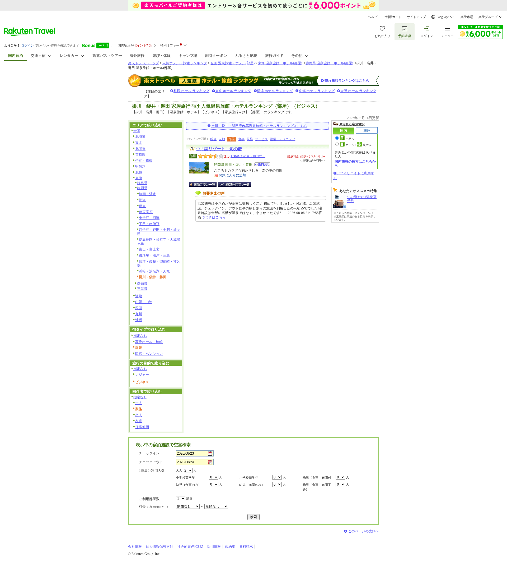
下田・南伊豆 (149, 224)
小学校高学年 (185, 477)
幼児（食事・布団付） (318, 477)
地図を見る (262, 164)
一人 (138, 403)
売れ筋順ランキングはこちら (347, 81)
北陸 (138, 173)
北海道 (140, 137)
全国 (136, 131)
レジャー (142, 375)
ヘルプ (372, 17)
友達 (138, 421)
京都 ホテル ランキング (317, 91)
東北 (138, 143)
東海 (138, 178)
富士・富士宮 (149, 249)
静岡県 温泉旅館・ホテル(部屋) (329, 63)
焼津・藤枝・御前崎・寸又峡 (158, 263)
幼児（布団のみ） (252, 485)
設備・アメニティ (282, 139)
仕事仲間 (142, 427)
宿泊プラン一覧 (205, 184)
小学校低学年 (248, 477)
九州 (138, 314)
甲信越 (140, 166)
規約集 (230, 547)
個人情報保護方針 (159, 547)
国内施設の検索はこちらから (355, 163)
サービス (261, 139)
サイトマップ (416, 17)
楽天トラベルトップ (143, 63)
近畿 (138, 296)
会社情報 (135, 547)
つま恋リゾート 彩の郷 (219, 149)
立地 (222, 139)
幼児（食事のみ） (188, 485)
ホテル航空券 (359, 145)
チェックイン (149, 453)
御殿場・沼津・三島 (154, 255)
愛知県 (142, 284)
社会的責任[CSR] (190, 547)
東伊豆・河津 (149, 218)
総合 (213, 139)
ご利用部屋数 (149, 499)
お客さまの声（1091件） (248, 156)
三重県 (142, 289)
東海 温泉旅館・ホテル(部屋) (280, 63)
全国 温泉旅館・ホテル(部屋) (232, 63)
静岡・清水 (147, 194)
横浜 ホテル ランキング (275, 91)
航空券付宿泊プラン (234, 184)
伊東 (142, 206)
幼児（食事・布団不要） (317, 487)
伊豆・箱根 (143, 161)
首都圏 (140, 155)
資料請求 (246, 547)
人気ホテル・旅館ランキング (184, 63)
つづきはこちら (214, 217)
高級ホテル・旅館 (149, 342)
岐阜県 (142, 183)
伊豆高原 (146, 212)
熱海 (142, 200)
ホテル (350, 138)
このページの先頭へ (363, 531)
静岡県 (142, 188)
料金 (154, 507)
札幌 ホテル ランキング (191, 91)
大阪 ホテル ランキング (358, 91)
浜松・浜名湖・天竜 (154, 271)
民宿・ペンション (149, 354)
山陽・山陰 (143, 302)
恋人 (138, 415)
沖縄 (138, 320)
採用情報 (214, 547)
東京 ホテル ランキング (233, 91)
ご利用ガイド (392, 17)
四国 (138, 308)
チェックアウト (151, 462)
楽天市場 (467, 17)
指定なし (140, 336)
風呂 (250, 139)
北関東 (140, 149)
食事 (241, 139)
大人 (179, 470)
